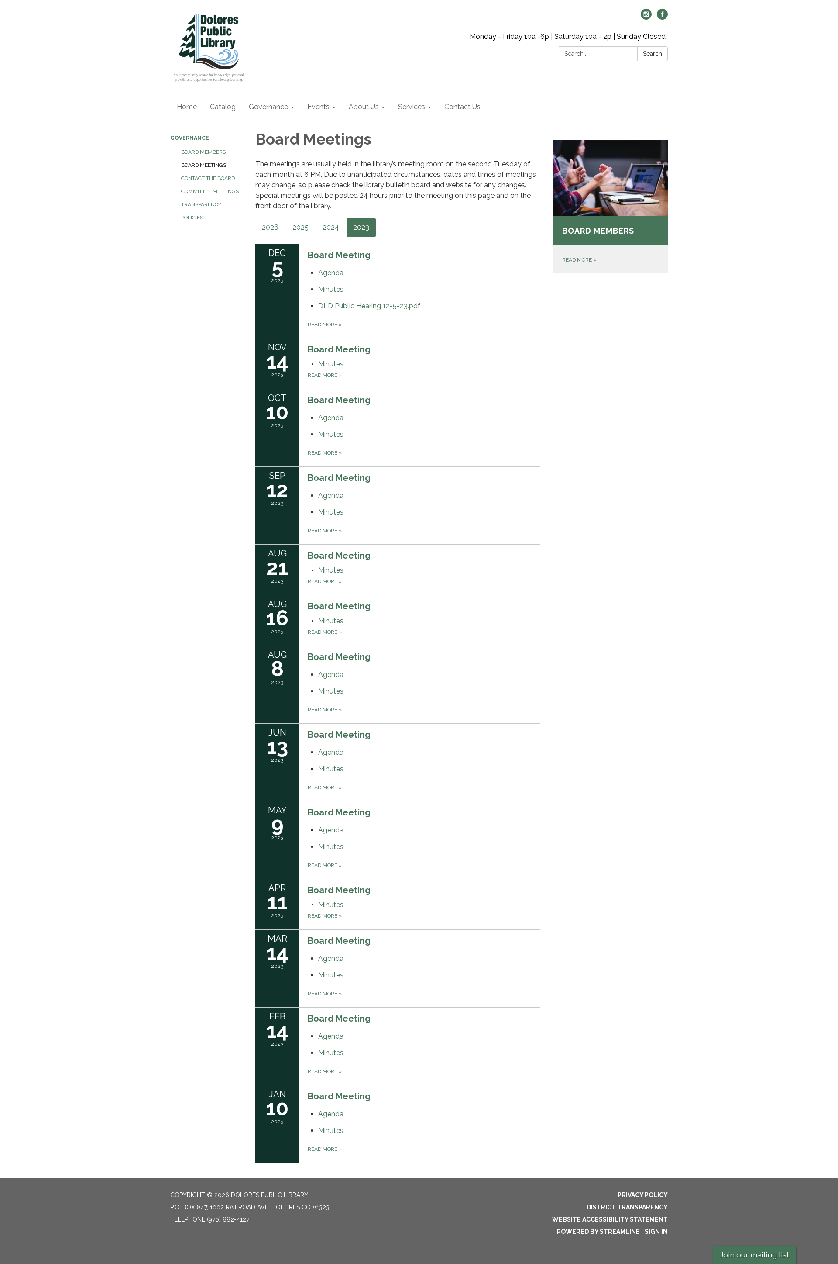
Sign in (656, 1231)
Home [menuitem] (187, 107)
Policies (192, 217)
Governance (189, 138)
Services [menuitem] (411, 107)
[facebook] (662, 17)
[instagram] (646, 17)
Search (652, 53)
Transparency (201, 204)
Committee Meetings (210, 191)
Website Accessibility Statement (610, 1219)
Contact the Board (208, 178)
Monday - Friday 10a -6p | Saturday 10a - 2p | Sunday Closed (568, 36)
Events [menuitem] (318, 107)
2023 (361, 227)
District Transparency (627, 1207)
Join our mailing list (754, 1254)
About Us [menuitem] (364, 107)
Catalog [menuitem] (223, 107)
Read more (325, 324)
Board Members (203, 152)
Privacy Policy (643, 1194)
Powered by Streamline (598, 1231)
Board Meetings (203, 165)
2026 (270, 227)
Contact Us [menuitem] (462, 107)
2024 (331, 227)
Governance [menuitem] (268, 107)
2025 (300, 227)
